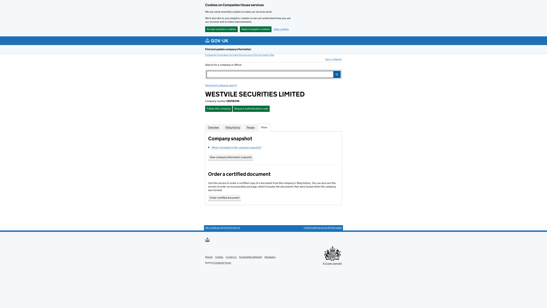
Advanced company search (221, 85)
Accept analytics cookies (221, 29)
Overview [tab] (213, 127)
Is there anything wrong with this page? (323, 227)
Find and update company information (228, 49)
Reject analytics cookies (256, 29)
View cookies (281, 29)
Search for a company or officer (223, 64)
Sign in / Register (333, 59)
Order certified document (224, 197)
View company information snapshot (231, 157)
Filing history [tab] (232, 127)
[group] (273, 148)
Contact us (231, 257)
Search (337, 74)
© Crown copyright (332, 263)
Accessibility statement (250, 257)
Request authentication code (251, 108)
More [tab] (264, 127)
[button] (235, 147)
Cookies (219, 257)
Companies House (222, 262)
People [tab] (251, 127)
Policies (209, 257)
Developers (270, 257)
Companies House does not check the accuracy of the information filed (239, 55)
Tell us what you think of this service (222, 227)
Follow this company (219, 108)
